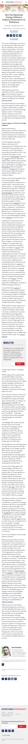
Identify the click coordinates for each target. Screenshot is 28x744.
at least (14, 278)
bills (3, 94)
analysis (16, 288)
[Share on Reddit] (14, 35)
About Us (4, 712)
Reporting (7, 26)
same (12, 169)
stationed (5, 585)
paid (6, 158)
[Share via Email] (20, 35)
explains (16, 203)
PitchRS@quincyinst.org (6, 715)
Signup (21, 726)
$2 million (9, 193)
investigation (6, 403)
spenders (10, 573)
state (18, 519)
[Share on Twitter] (8, 35)
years (13, 487)
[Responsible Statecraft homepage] (14, 709)
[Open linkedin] (13, 731)
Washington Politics (18, 26)
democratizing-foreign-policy (18, 28)
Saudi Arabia (15, 156)
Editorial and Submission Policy (8, 714)
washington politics (7, 28)
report (17, 247)
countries (21, 571)
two (10, 487)
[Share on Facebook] (11, 35)
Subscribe (19, 363)
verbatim (9, 217)
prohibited (7, 513)
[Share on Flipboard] (17, 35)
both (16, 571)
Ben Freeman (14, 31)
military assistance (7, 602)
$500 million (6, 167)
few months (8, 100)
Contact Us (18, 714)
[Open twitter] (6, 731)
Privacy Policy (10, 712)
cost (18, 589)
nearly (4, 193)
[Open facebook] (3, 731)
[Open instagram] (9, 731)
